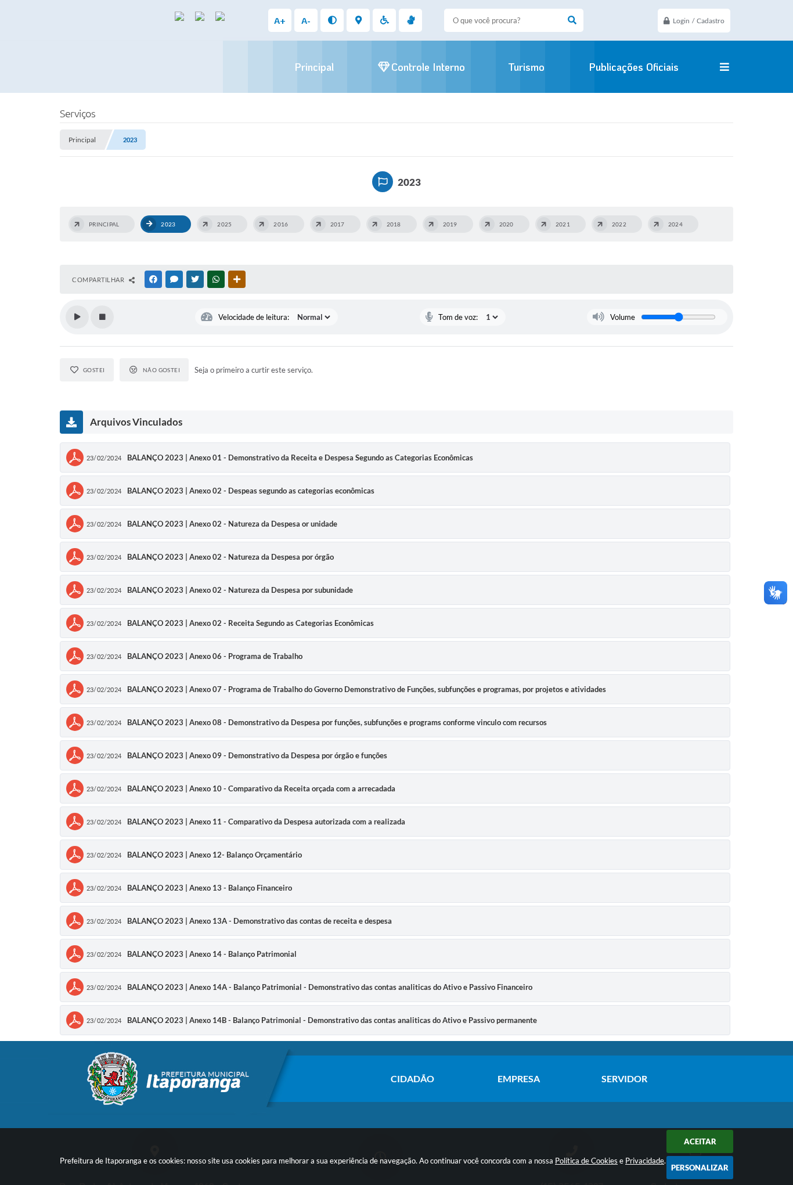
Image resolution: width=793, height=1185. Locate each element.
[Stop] (102, 317)
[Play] (77, 317)
